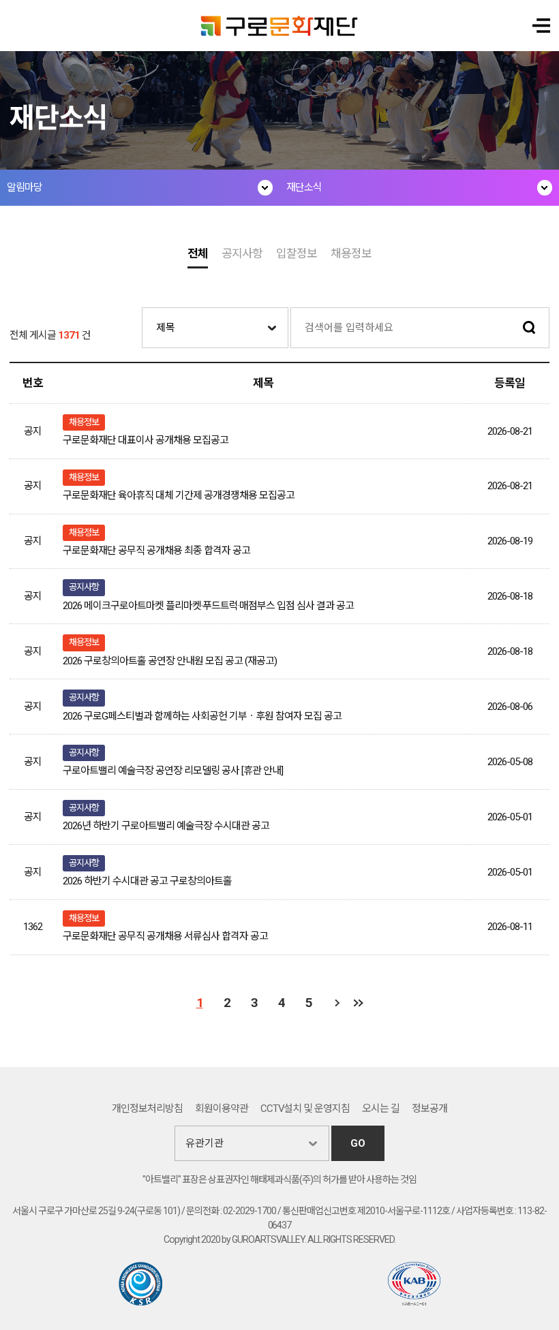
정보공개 (429, 1108)
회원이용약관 (221, 1108)
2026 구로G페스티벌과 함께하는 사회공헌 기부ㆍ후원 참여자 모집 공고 (202, 716)
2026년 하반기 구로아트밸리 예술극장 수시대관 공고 (166, 826)
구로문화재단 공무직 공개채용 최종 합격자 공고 (156, 550)
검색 (529, 327)
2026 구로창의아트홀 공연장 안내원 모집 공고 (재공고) (170, 661)
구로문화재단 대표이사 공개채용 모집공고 (145, 440)
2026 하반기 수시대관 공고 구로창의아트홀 (147, 881)
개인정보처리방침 (147, 1108)
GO (357, 1143)
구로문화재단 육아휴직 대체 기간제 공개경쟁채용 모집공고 (178, 495)
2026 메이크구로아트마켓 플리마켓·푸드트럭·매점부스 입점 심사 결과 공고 (208, 606)
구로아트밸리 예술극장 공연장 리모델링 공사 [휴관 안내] (173, 770)
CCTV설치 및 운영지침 (305, 1108)
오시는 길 (380, 1108)
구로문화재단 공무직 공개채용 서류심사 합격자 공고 (165, 936)
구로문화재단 (280, 25)
